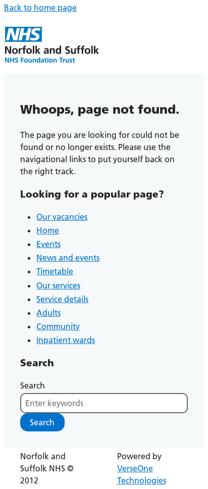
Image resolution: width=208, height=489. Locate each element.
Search (32, 385)
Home (47, 230)
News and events (67, 258)
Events (48, 244)
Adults (48, 313)
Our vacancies (61, 217)
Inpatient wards (65, 340)
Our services (58, 285)
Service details (62, 299)
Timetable (54, 271)
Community (58, 326)
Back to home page (40, 8)
